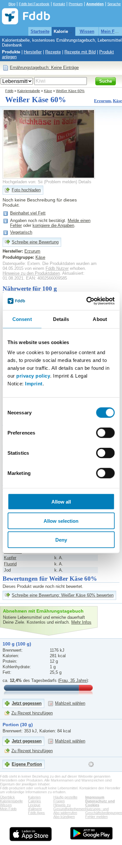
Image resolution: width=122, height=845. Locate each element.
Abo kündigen (64, 817)
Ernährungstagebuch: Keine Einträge (44, 67)
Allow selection (61, 520)
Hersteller (33, 51)
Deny (61, 540)
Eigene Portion (27, 764)
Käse (48, 91)
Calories (34, 801)
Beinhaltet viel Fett (28, 213)
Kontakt (59, 4)
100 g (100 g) (17, 643)
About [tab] (100, 319)
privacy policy (33, 376)
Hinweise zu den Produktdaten (31, 273)
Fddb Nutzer (57, 268)
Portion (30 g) (18, 724)
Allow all (61, 502)
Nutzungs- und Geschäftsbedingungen (103, 811)
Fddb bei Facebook (34, 4)
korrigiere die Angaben (53, 225)
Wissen (87, 31)
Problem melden (60, 181)
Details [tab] (61, 319)
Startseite (40, 31)
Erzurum (102, 100)
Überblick (7, 797)
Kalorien (34, 797)
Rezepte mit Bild (80, 51)
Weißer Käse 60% (70, 91)
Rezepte (53, 51)
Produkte (11, 51)
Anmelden (95, 4)
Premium (76, 4)
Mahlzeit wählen (70, 703)
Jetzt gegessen (27, 703)
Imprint (34, 383)
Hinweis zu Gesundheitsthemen (69, 807)
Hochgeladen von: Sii (23, 181)
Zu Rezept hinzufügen (32, 713)
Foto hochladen (26, 189)
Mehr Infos (81, 622)
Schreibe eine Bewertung (35, 242)
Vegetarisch (21, 232)
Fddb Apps (36, 813)
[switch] (105, 433)
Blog (11, 4)
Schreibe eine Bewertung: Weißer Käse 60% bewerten (63, 595)
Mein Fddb (8, 809)
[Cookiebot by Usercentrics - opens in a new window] (87, 301)
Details (84, 181)
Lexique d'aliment (35, 807)
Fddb (9, 91)
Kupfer (10, 557)
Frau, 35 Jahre (73, 680)
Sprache (114, 4)
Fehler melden (96, 817)
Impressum (94, 797)
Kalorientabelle (69, 31)
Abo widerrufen (65, 813)
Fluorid (10, 563)
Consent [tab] (22, 319)
